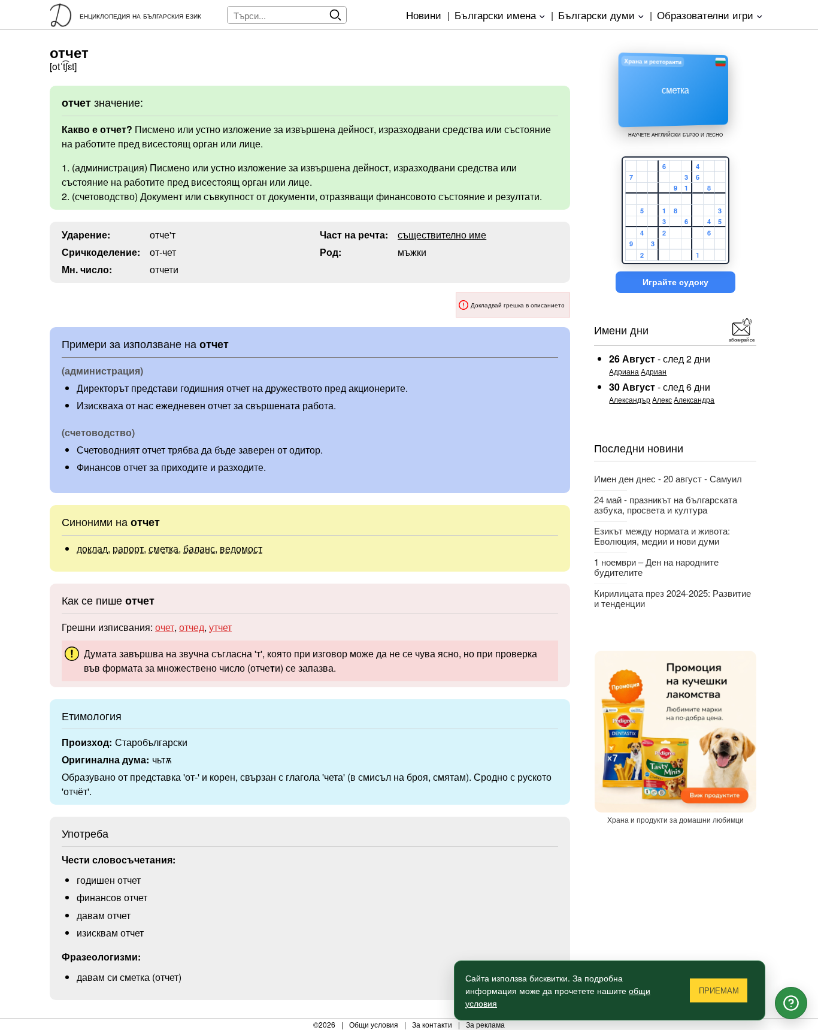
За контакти (432, 1024)
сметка (163, 548)
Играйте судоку (675, 282)
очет (164, 627)
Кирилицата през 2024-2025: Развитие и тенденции (672, 598)
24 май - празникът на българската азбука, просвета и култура (665, 504)
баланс (199, 548)
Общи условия (373, 1024)
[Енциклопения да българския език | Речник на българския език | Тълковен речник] (65, 15)
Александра (694, 399)
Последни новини (638, 447)
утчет (220, 627)
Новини (423, 14)
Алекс (662, 399)
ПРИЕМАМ (719, 990)
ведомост (241, 548)
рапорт (128, 548)
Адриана (624, 371)
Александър (629, 399)
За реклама (485, 1024)
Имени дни (621, 329)
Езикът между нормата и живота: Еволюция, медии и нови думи (662, 535)
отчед (191, 627)
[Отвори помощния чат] (791, 1003)
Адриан (653, 371)
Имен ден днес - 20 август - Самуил (668, 478)
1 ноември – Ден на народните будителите (656, 567)
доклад (92, 548)
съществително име (442, 234)
